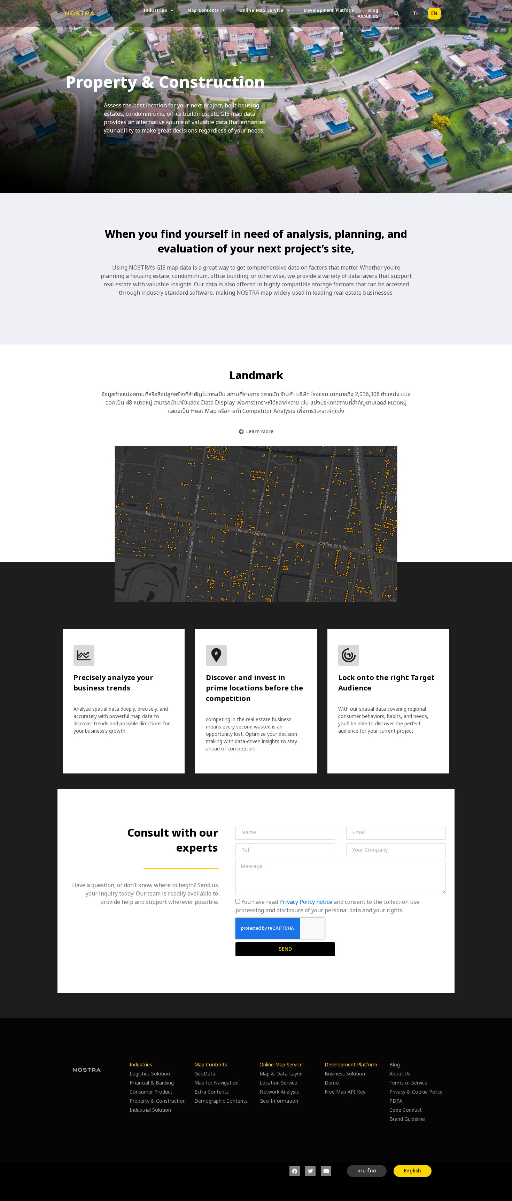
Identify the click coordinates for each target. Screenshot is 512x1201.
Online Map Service (261, 11)
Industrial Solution (150, 1110)
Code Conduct (405, 1110)
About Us (399, 1074)
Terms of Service (408, 1083)
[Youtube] (326, 1171)
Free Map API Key (345, 1092)
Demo (332, 1083)
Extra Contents (211, 1092)
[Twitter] (310, 1171)
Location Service (278, 1083)
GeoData (204, 1074)
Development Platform (329, 11)
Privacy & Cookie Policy (415, 1092)
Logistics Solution (150, 1074)
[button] (396, 13)
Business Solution (345, 1074)
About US (368, 17)
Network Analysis (279, 1092)
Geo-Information (278, 1101)
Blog (373, 11)
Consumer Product (151, 1092)
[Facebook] (294, 1171)
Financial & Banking (152, 1083)
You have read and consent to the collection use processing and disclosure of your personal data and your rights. (327, 906)
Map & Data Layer (280, 1074)
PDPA (395, 1101)
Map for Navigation (216, 1083)
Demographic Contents (221, 1101)
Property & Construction (158, 1101)
